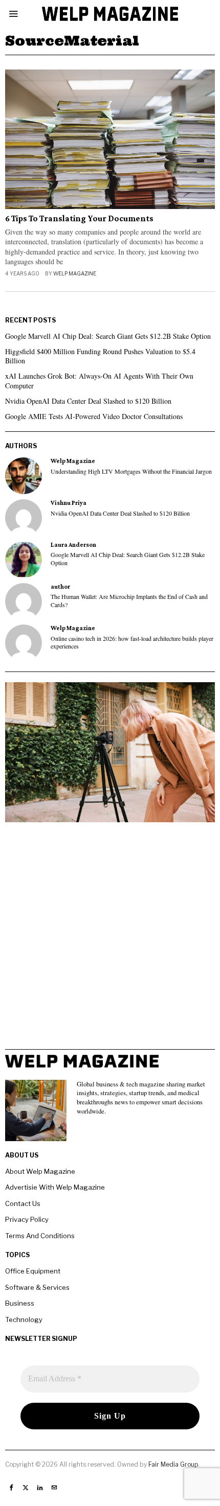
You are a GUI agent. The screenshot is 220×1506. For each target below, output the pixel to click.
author (60, 586)
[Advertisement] (110, 939)
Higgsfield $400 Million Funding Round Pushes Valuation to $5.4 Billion (100, 355)
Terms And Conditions (40, 1236)
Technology (23, 1319)
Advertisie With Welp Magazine (55, 1187)
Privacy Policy (27, 1219)
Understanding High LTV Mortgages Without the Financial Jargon (131, 471)
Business (19, 1303)
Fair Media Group (173, 1464)
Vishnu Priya (68, 502)
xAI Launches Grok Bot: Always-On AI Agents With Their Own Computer (99, 380)
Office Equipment (32, 1271)
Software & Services (37, 1287)
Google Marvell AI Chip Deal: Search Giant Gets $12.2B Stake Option (108, 336)
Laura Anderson (73, 544)
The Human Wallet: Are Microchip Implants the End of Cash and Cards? (129, 600)
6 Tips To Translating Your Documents (79, 218)
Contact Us (22, 1203)
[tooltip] (23, 475)
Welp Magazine (74, 273)
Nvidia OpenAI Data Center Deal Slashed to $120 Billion (88, 401)
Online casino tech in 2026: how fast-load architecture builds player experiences (132, 642)
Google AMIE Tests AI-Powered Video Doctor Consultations (94, 416)
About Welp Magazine (40, 1171)
